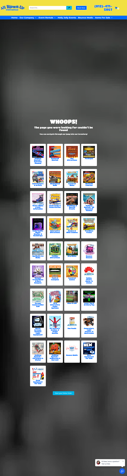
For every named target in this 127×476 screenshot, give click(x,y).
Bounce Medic (85, 17)
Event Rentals (46, 17)
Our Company (27, 17)
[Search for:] (48, 8)
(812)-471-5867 (103, 7)
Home (14, 17)
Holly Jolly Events (67, 17)
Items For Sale (102, 17)
